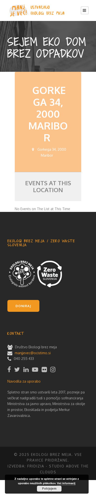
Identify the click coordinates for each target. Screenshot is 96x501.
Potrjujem (49, 488)
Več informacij (66, 483)
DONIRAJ (23, 306)
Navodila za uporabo (24, 381)
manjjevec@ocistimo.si (33, 353)
